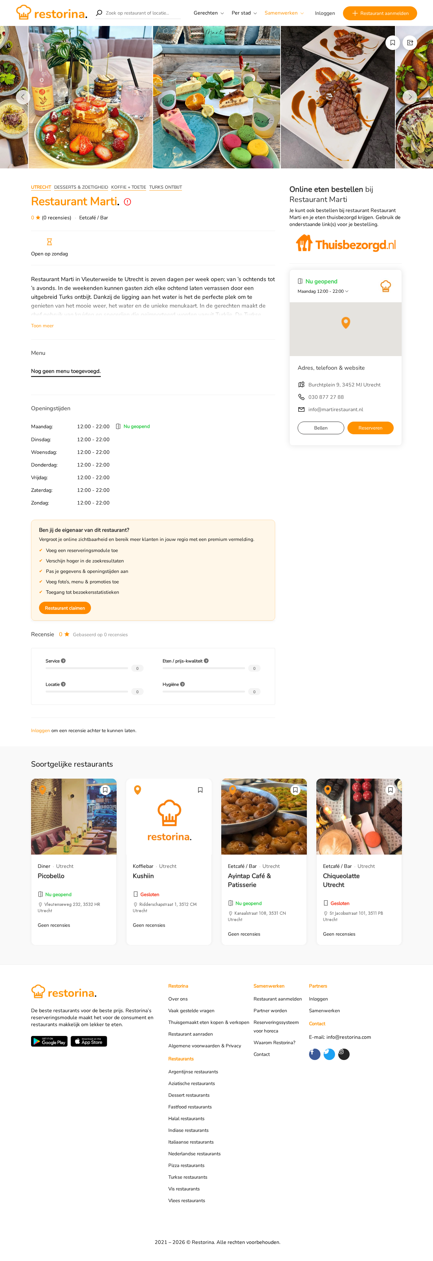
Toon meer (42, 326)
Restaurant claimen (65, 608)
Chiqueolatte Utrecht (341, 880)
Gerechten (206, 12)
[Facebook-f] (314, 1054)
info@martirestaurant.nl (335, 409)
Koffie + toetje (128, 187)
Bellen (321, 428)
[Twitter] (329, 1054)
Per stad (241, 12)
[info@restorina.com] (386, 286)
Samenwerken (281, 12)
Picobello (51, 876)
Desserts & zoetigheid (81, 187)
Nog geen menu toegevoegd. (66, 371)
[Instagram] (344, 1054)
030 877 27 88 (326, 397)
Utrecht (41, 187)
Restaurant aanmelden (384, 13)
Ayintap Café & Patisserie (249, 880)
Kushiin (143, 876)
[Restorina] (51, 12)
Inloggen (325, 13)
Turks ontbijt (165, 187)
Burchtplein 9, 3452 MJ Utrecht (344, 384)
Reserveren (371, 428)
